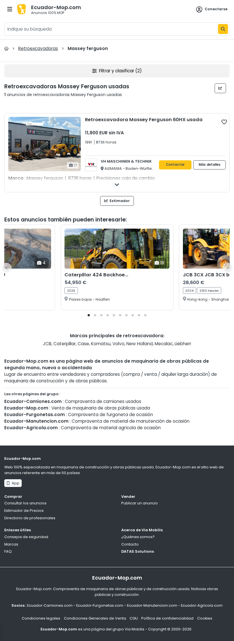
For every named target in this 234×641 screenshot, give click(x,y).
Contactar (175, 164)
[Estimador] (220, 88)
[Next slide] (227, 267)
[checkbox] (224, 122)
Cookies (204, 618)
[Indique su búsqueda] (223, 29)
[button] (89, 315)
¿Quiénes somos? (138, 536)
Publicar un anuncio (139, 503)
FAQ (8, 551)
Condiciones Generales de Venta (95, 618)
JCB (47, 344)
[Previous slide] (6, 267)
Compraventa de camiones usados (103, 401)
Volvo (118, 344)
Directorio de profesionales (29, 518)
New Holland (139, 344)
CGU (134, 618)
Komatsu (100, 344)
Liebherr (183, 344)
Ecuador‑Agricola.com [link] (202, 605)
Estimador (119, 200)
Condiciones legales (41, 618)
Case (83, 344)
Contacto (130, 544)
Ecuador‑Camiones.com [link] (49, 605)
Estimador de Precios (24, 510)
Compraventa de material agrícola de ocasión (111, 428)
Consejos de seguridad (26, 536)
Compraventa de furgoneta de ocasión (110, 415)
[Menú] (9, 9)
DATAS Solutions (137, 551)
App (14, 483)
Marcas (11, 544)
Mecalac (164, 344)
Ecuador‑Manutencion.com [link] (152, 605)
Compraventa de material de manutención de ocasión (130, 421)
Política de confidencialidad (167, 618)
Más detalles (210, 164)
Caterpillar (64, 344)
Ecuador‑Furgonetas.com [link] (99, 605)
